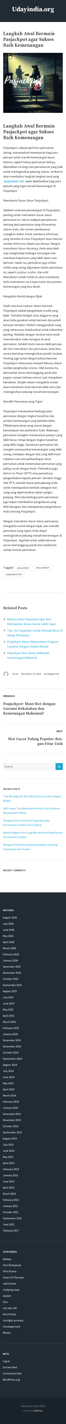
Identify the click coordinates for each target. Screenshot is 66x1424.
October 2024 (10, 1052)
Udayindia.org (33, 9)
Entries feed (10, 1367)
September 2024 (12, 1058)
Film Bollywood (12, 1265)
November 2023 (12, 1120)
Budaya (7, 1259)
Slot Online (9, 1314)
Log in (6, 1361)
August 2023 (10, 1138)
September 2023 (12, 1132)
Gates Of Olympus (13, 1277)
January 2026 (10, 960)
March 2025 (9, 1022)
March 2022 (9, 1193)
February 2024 (11, 1101)
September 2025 (12, 985)
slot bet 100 (10, 1308)
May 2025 (8, 1009)
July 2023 (8, 1144)
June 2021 (8, 1224)
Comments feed (12, 1373)
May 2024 (8, 1083)
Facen (15, 673)
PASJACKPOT (42, 567)
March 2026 (9, 948)
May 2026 (8, 936)
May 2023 (8, 1157)
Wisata (7, 1332)
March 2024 (9, 1095)
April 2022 (8, 1187)
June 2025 (8, 1003)
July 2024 (8, 1071)
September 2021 (12, 1218)
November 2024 (12, 1046)
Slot (5, 1302)
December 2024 (12, 1040)
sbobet (7, 1295)
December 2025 (12, 966)
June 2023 (8, 1150)
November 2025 (12, 972)
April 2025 (8, 1015)
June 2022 (8, 1181)
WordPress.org (11, 1379)
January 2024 (10, 1107)
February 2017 (11, 1230)
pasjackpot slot (14, 181)
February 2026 (11, 954)
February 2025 (11, 1028)
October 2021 (10, 1212)
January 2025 (10, 1034)
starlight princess (13, 1320)
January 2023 (10, 1175)
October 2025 (10, 979)
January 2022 (10, 1206)
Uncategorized (51, 673)
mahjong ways (11, 1289)
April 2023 (8, 1163)
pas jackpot (23, 567)
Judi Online (9, 1283)
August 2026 (10, 917)
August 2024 (10, 1064)
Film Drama (9, 1271)
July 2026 (8, 923)
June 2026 (8, 929)
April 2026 (8, 942)
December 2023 (12, 1114)
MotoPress (38, 1410)
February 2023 (11, 1169)
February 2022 (11, 1200)
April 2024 (8, 1089)
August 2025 (10, 991)
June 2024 (8, 1077)
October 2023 (10, 1126)
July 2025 (8, 997)
